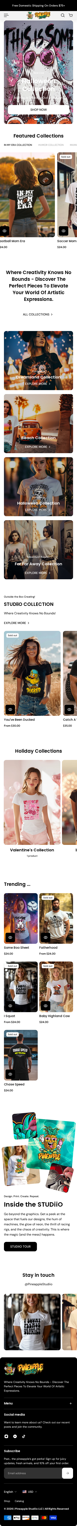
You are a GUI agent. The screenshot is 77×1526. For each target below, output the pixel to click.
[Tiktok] (23, 1436)
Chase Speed (14, 1084)
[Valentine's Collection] (32, 810)
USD (30, 1491)
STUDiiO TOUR (20, 1247)
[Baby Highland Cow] (56, 987)
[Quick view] (63, 230)
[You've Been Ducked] (32, 673)
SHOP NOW (38, 110)
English (8, 1491)
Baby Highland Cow (54, 1016)
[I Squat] (21, 987)
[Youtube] (15, 1436)
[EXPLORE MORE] (38, 549)
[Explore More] (38, 423)
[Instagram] (32, 1322)
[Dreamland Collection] (38, 360)
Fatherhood (48, 948)
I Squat (9, 1016)
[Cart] (71, 15)
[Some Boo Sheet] (21, 918)
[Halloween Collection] (38, 486)
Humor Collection (51, 145)
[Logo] (38, 15)
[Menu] (6, 15)
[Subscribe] (67, 1473)
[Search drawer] (63, 15)
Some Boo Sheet (16, 948)
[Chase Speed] (21, 1055)
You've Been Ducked (19, 720)
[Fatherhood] (56, 918)
